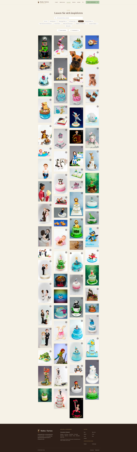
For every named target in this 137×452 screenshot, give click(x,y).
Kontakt (85, 438)
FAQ (93, 436)
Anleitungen (94, 443)
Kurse (78, 2)
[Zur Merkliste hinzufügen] (50, 37)
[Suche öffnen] (83, 2)
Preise (74, 2)
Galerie (69, 2)
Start (56, 2)
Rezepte (85, 443)
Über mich (62, 2)
